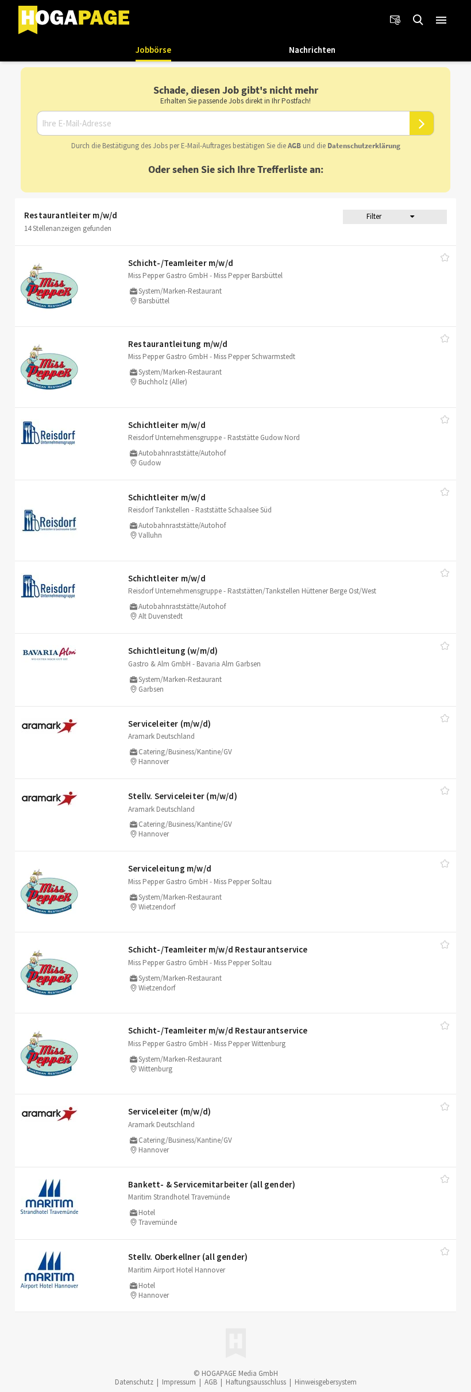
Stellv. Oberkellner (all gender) (188, 1256)
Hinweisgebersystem (326, 1382)
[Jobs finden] (418, 20)
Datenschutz (134, 1382)
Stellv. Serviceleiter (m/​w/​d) (182, 796)
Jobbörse (153, 49)
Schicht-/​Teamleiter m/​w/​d (180, 262)
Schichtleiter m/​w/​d (167, 424)
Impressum (179, 1382)
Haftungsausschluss (256, 1382)
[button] (441, 20)
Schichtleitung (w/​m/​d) (173, 650)
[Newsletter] (395, 20)
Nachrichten (312, 49)
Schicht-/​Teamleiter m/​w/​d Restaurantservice (218, 949)
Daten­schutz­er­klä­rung (363, 146)
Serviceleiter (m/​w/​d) (169, 723)
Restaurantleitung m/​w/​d (178, 343)
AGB (294, 146)
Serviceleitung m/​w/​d (169, 868)
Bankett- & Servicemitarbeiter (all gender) (211, 1184)
